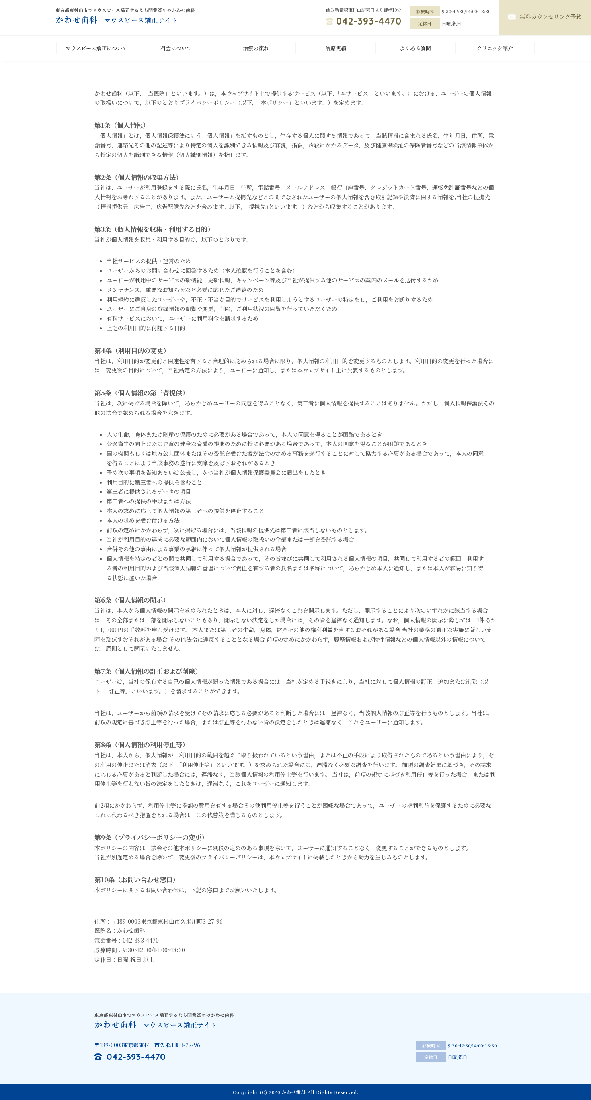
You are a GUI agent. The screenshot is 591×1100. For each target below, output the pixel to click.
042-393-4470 (369, 21)
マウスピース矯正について (96, 48)
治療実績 (335, 48)
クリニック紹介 (495, 48)
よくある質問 (415, 48)
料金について (176, 48)
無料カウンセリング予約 (551, 16)
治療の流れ (256, 48)
